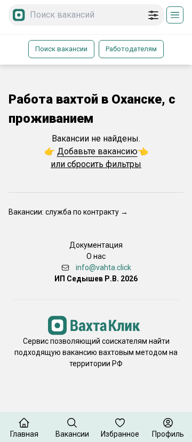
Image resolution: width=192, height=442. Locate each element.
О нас (96, 256)
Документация (96, 245)
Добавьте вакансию (97, 151)
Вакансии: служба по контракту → (68, 212)
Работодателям (131, 49)
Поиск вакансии (61, 49)
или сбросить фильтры (96, 164)
